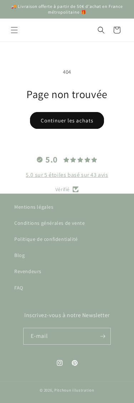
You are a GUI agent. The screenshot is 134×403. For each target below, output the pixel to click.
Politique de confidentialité (46, 239)
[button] (14, 30)
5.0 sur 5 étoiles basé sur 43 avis (67, 175)
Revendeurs (27, 271)
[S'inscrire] (102, 336)
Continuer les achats (67, 120)
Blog (19, 255)
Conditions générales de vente (49, 223)
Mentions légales (34, 207)
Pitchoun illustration (74, 390)
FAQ (18, 288)
